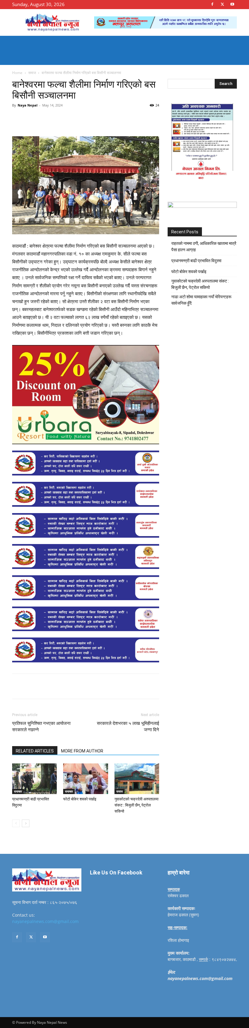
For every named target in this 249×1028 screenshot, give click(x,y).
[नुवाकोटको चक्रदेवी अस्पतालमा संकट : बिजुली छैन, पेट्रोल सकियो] (136, 778)
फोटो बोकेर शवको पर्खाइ (79, 799)
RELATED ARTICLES (35, 751)
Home (17, 72)
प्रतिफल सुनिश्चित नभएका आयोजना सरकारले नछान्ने (41, 726)
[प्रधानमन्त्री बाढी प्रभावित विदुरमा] (34, 778)
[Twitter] (222, 4)
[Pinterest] (82, 119)
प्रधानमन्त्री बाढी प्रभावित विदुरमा (196, 260)
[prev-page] (16, 823)
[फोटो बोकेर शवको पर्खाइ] (85, 778)
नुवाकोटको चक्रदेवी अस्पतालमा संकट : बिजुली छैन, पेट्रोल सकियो (136, 805)
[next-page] (25, 823)
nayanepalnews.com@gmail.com (45, 921)
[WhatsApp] (96, 119)
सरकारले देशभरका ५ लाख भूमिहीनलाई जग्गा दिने (128, 726)
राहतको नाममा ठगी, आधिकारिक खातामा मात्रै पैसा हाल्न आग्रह (203, 246)
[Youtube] (232, 4)
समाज (32, 72)
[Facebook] (212, 4)
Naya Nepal (27, 105)
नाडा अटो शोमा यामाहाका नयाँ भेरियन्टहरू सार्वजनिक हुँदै (201, 300)
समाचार (18, 791)
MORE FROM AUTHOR (82, 751)
